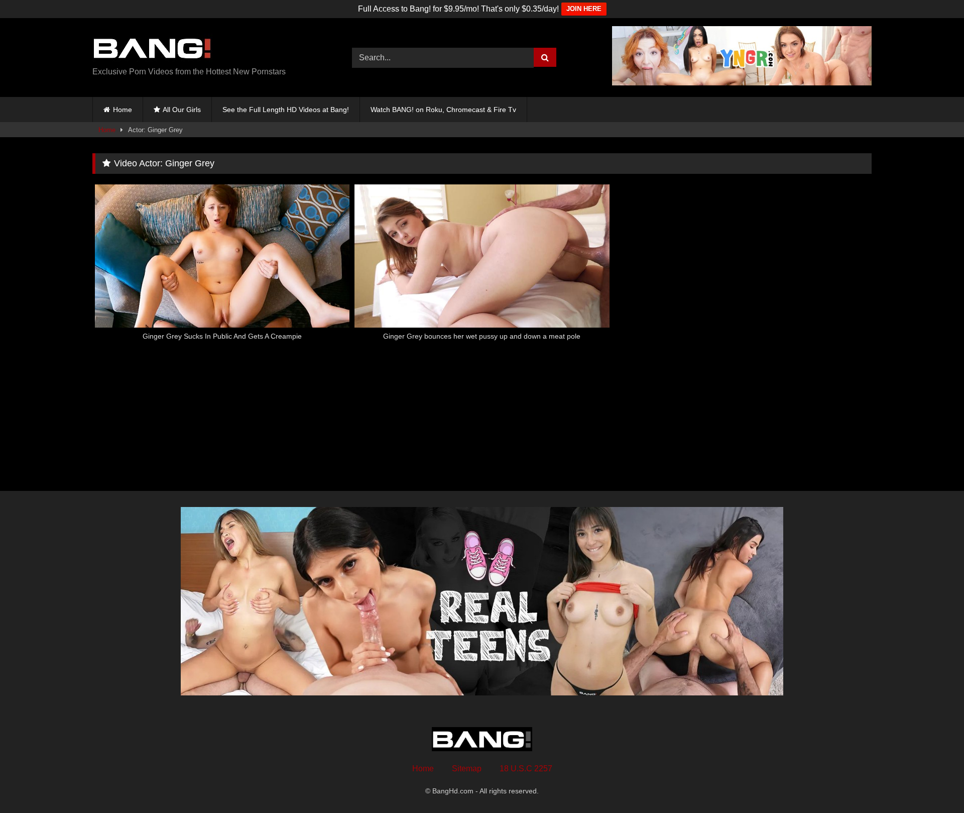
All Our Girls (182, 110)
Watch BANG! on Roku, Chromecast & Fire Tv (443, 110)
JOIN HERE (583, 9)
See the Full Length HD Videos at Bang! (285, 110)
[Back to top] (933, 783)
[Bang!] (152, 50)
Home (122, 110)
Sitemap (466, 768)
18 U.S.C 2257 (526, 768)
